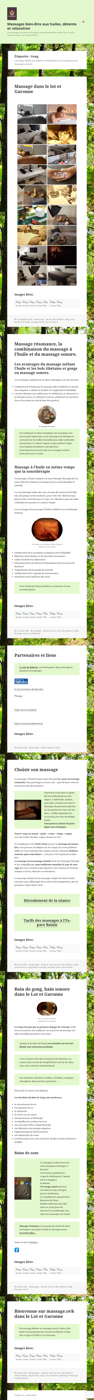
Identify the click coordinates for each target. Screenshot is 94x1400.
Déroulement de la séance (47, 900)
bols (50, 319)
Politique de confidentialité (25, 1395)
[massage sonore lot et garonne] (62, 195)
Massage (26, 322)
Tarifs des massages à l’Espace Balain (47, 922)
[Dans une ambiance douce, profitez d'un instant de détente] (62, 255)
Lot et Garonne (20, 967)
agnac (45, 964)
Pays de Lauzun (51, 322)
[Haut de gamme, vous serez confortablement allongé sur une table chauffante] (62, 276)
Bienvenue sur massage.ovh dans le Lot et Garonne (44, 1313)
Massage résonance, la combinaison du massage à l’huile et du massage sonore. (45, 349)
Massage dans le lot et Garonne (37, 88)
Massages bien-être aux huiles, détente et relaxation (41, 26)
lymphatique (33, 967)
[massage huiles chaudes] (32, 154)
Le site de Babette (28, 667)
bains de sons (51, 631)
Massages (40, 319)
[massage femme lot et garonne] (62, 114)
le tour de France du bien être (28, 689)
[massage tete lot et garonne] (62, 134)
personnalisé (67, 967)
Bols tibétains (58, 319)
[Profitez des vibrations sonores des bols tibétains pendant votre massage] (32, 195)
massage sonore (37, 322)
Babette (34, 1242)
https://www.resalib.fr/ (25, 709)
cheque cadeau (20, 1375)
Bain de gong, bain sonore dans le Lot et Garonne (42, 991)
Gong (67, 319)
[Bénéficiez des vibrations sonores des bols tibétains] (62, 215)
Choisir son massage (36, 769)
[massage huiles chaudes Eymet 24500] (32, 114)
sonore (25, 633)
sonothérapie (34, 633)
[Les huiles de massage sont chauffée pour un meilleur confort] (62, 175)
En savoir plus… (27, 1232)
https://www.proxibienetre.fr (28, 723)
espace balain (33, 1375)
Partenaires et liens (35, 655)
